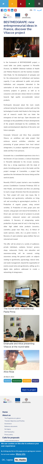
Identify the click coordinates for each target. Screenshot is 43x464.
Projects (35, 381)
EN (31, 10)
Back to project (29, 390)
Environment (17, 381)
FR (35, 10)
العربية (39, 10)
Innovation (26, 381)
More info (20, 454)
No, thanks (20, 460)
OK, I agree (7, 460)
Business (7, 381)
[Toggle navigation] (39, 4)
